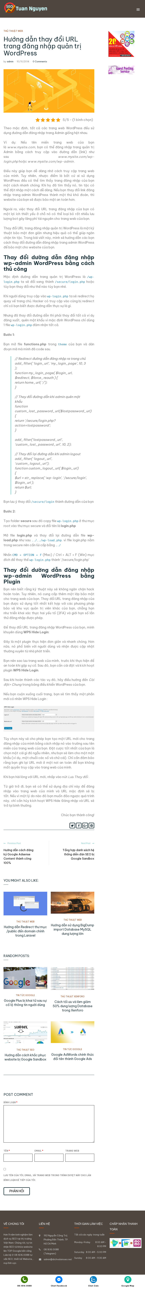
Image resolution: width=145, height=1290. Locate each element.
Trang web (72, 1150)
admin (10, 61)
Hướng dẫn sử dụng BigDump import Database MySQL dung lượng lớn (72, 929)
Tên (7, 1150)
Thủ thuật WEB (13, 30)
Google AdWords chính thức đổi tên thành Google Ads (72, 1057)
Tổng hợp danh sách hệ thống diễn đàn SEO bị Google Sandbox (78, 854)
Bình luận (10, 1102)
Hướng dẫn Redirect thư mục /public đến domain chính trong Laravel (25, 931)
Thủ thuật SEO (25, 1049)
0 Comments (40, 61)
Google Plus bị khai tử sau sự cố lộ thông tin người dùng (25, 1003)
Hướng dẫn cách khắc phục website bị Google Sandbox (25, 1057)
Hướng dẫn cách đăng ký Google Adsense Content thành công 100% (18, 856)
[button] (138, 9)
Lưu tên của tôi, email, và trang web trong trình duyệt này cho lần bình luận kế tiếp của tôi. (47, 1177)
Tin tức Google (25, 995)
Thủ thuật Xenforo (72, 996)
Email (38, 1150)
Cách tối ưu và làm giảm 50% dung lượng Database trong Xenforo (72, 1006)
